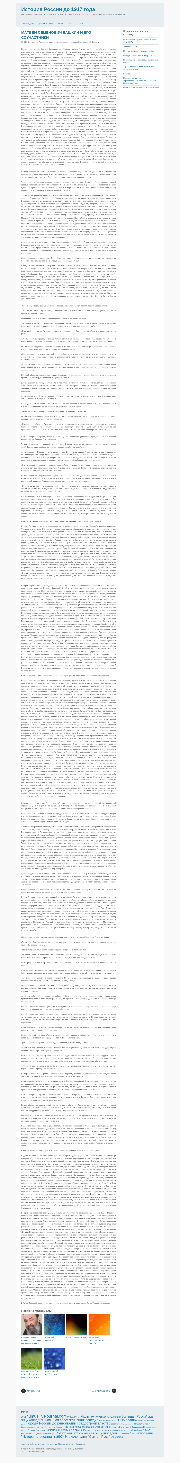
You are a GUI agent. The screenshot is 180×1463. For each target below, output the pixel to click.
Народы (61, 1444)
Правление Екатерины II (119, 1427)
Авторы (61, 23)
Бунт (101, 1421)
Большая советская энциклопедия (71, 1420)
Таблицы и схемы (130, 47)
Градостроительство (93, 1423)
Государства (52, 1444)
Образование (86, 1426)
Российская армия (71, 1429)
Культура (60, 1427)
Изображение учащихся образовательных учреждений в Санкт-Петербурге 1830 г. (140, 80)
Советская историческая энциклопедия (86, 1433)
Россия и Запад (91, 1430)
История (146, 1424)
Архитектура (91, 1416)
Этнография (117, 1437)
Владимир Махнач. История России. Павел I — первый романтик (31, 1340)
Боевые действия (111, 1416)
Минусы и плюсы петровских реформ (139, 51)
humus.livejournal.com (46, 1416)
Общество (101, 1426)
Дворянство (115, 1424)
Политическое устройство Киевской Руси (141, 88)
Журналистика (126, 1424)
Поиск (80, 23)
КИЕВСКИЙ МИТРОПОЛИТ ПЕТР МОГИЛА (98, 1340)
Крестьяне (40, 1427)
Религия (31, 1430)
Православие (137, 1427)
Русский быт (27, 1433)
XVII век (77, 1417)
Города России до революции (51, 1423)
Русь (53, 1434)
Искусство (137, 1424)
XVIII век (70, 1417)
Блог (71, 23)
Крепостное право (28, 1427)
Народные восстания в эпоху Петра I (139, 55)
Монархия (71, 1426)
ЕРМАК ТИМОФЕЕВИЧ (76, 1337)
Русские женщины (124, 1430)
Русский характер (43, 1434)
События (33, 1444)
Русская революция (109, 1430)
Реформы (40, 1430)
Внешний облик (140, 1420)
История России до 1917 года (58, 9)
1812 (23, 1417)
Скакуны (126, 74)
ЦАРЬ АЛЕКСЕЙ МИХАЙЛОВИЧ (51, 1373)
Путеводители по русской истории (38, 23)
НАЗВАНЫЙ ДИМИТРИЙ (49, 1338)
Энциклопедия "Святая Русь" (87, 1436)
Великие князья (110, 1420)
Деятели (41, 1444)
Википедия (126, 1420)
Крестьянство (50, 1427)
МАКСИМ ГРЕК (31, 1391)
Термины (25, 1444)
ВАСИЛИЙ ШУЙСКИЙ (103, 1391)
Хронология (81, 1444)
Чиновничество (123, 1434)
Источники (70, 1444)
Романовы (52, 1429)
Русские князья (141, 1430)
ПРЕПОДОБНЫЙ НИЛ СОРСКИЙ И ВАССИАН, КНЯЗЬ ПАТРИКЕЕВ (31, 1374)
